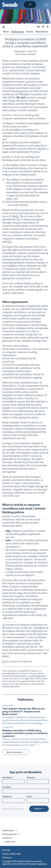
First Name (7, 777)
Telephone (7, 796)
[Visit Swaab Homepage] (10, 4)
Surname (31, 777)
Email (29, 796)
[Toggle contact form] (30, 4)
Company (6, 787)
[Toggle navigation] (46, 4)
